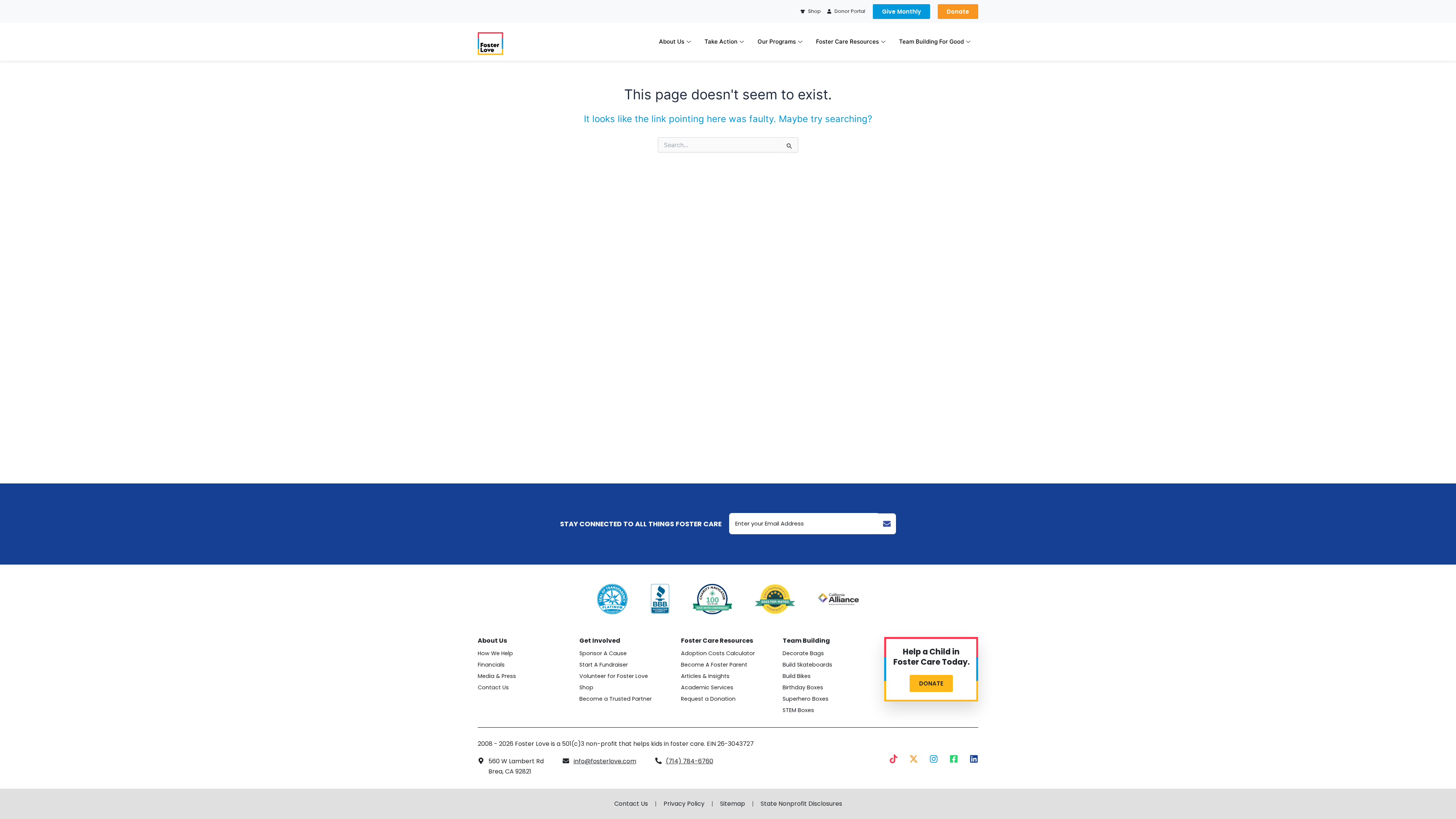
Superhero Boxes (805, 699)
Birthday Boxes (803, 687)
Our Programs (777, 41)
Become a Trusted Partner (615, 699)
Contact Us (493, 687)
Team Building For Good (931, 41)
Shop (586, 687)
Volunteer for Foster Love (613, 676)
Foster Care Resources (847, 41)
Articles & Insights (705, 676)
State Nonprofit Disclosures (801, 804)
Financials (491, 664)
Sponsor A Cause (603, 653)
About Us (671, 41)
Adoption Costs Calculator (718, 653)
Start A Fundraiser (603, 664)
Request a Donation (708, 699)
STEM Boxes (798, 710)
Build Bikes (797, 676)
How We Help (495, 653)
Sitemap (732, 804)
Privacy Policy (684, 804)
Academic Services (707, 687)
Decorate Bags (803, 653)
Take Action (720, 41)
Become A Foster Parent (714, 664)
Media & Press (497, 676)
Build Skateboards (807, 664)
